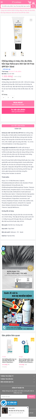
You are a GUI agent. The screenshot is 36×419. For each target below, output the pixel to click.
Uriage (21, 356)
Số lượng (4, 94)
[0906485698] (3, 253)
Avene (4, 356)
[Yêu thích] (31, 20)
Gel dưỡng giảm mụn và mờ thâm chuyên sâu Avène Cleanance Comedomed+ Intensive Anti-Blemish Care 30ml (9, 360)
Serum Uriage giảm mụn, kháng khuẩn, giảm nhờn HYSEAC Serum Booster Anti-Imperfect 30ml (26, 360)
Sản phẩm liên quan (11, 335)
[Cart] (29, 2)
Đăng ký (31, 396)
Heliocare (13, 79)
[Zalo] (3, 248)
